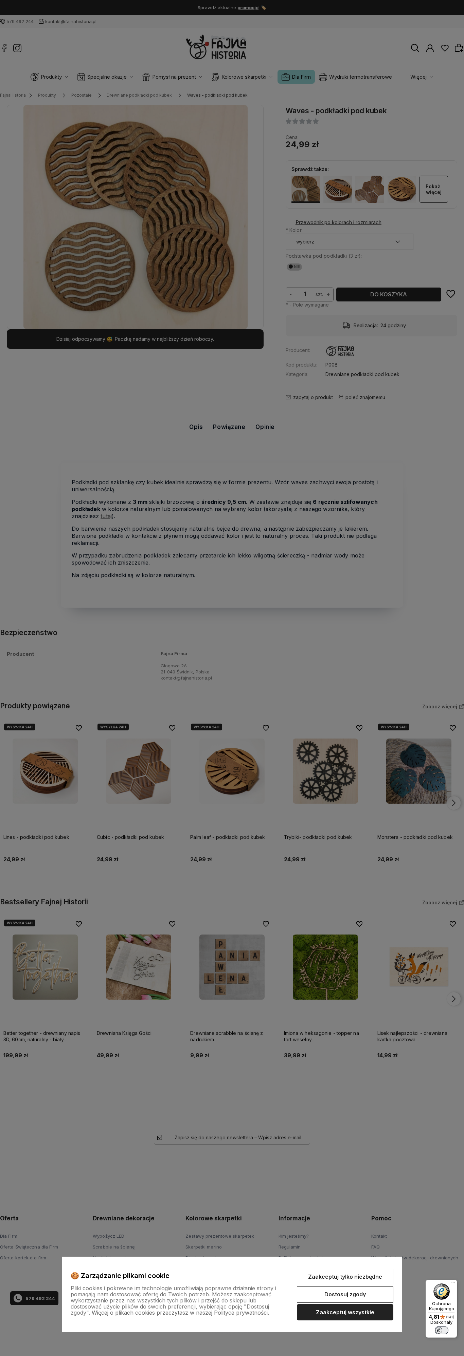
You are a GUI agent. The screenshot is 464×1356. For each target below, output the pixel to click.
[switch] (441, 1330)
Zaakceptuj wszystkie (345, 1312)
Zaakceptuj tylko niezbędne (345, 1276)
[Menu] (453, 1284)
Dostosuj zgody (345, 1294)
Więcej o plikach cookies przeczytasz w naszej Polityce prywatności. (180, 1312)
